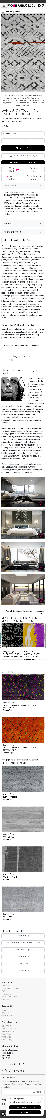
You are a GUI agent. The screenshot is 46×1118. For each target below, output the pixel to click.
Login (3, 1010)
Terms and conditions (10, 988)
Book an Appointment (13, 12)
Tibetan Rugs (8, 710)
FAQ (3, 991)
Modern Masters (8, 1028)
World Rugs (6, 1034)
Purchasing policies (9, 997)
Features (8, 223)
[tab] (5, 240)
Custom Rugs (7, 1039)
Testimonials (7, 994)
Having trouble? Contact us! (24, 162)
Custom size (23, 141)
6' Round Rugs (23, 971)
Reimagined (7, 799)
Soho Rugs (6, 1037)
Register (5, 1013)
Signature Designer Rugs (12, 657)
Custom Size (34, 169)
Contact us (6, 999)
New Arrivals (6, 1026)
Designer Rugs (8, 703)
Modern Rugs (23, 950)
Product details (12, 232)
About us (5, 986)
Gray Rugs (23, 964)
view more (29, 472)
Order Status (6, 1015)
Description (10, 186)
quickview (40, 698)
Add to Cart (25, 148)
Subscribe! (38, 1092)
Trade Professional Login (24, 156)
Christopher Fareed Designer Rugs (23, 943)
